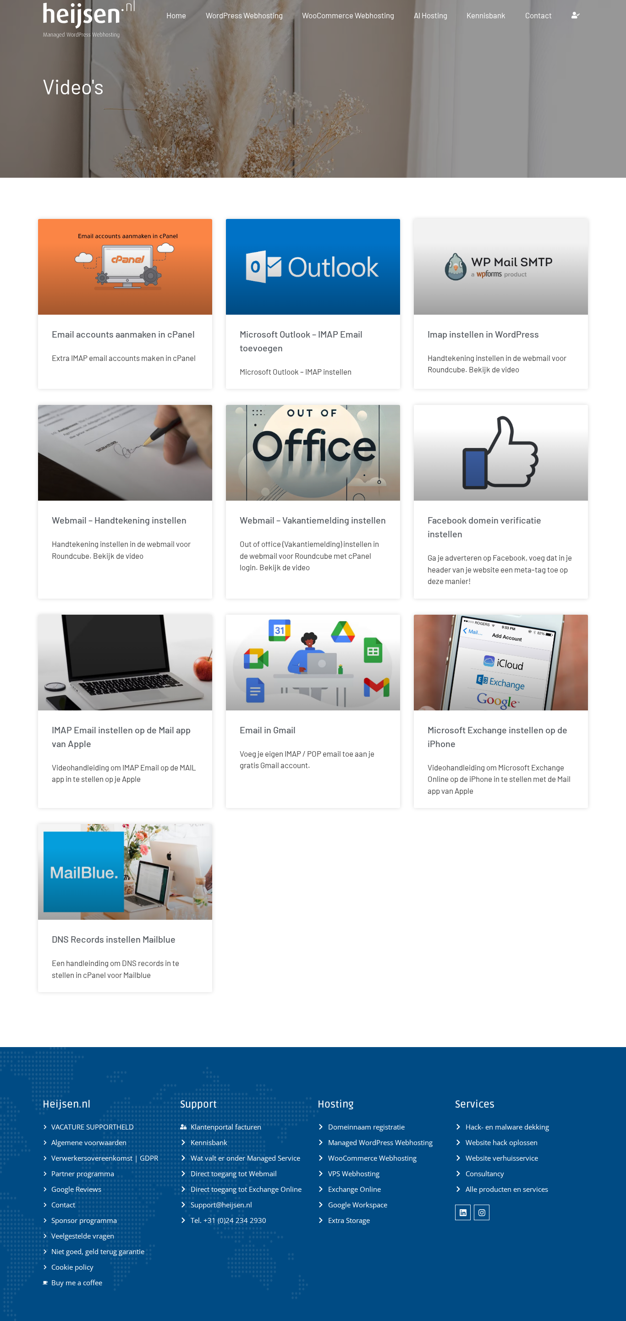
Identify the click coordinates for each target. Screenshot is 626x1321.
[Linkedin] (463, 1212)
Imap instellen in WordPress (483, 333)
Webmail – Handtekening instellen (119, 519)
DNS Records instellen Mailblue (114, 938)
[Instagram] (481, 1212)
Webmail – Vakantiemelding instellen (313, 519)
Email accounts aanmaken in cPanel (123, 333)
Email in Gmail (268, 729)
